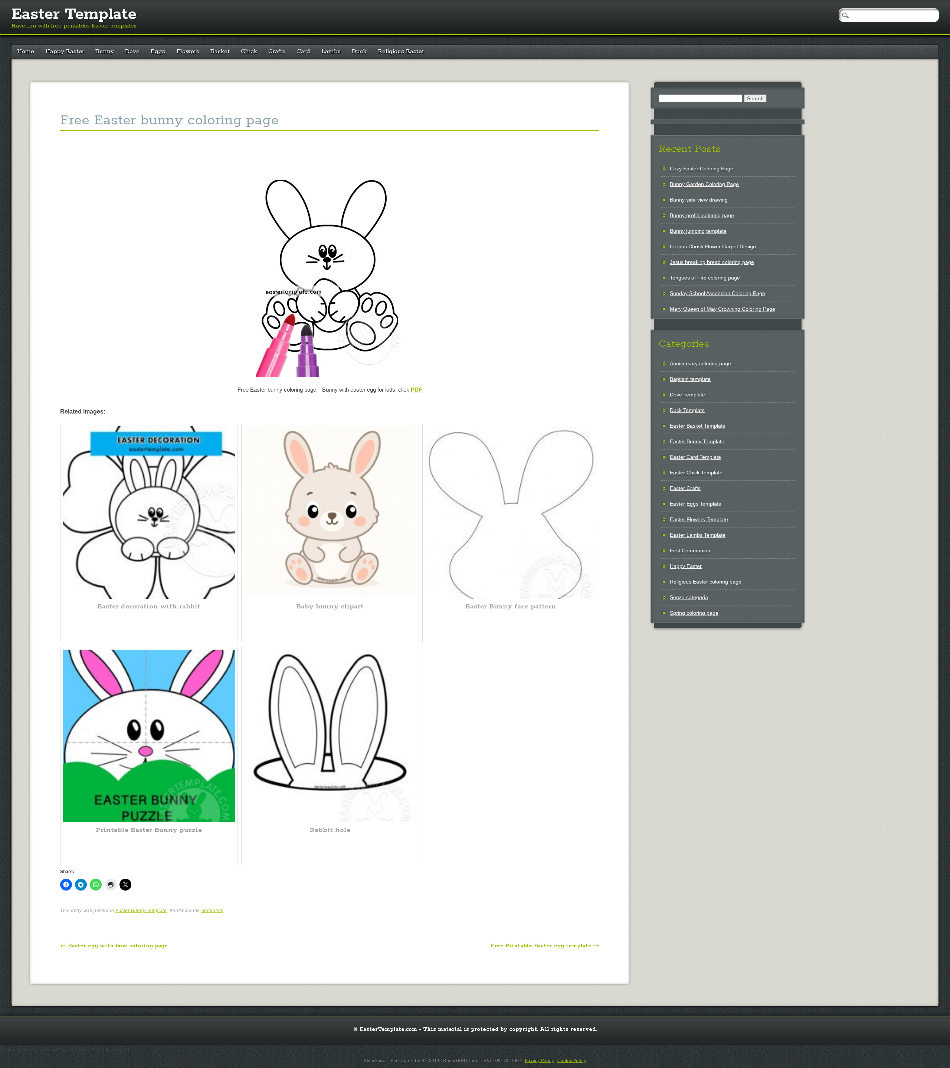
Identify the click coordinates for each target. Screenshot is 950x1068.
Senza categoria (689, 597)
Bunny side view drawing (699, 200)
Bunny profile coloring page (702, 215)
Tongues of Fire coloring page (705, 278)
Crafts (276, 51)
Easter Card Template (695, 457)
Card (303, 51)
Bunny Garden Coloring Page (704, 184)
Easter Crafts (685, 488)
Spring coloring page (694, 613)
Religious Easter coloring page (705, 582)
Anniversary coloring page (700, 363)
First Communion (690, 550)
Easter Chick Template (696, 473)
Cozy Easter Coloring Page (701, 169)
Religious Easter (401, 51)
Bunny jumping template (698, 231)
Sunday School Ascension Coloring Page (717, 293)
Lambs (331, 51)
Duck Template (687, 410)
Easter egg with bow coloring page (114, 946)
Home (25, 51)
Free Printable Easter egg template (545, 946)
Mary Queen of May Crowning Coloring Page (722, 309)
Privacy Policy (539, 1060)
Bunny (104, 51)
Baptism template (690, 379)
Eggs (158, 51)
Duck (359, 51)
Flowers (187, 51)
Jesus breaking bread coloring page (712, 262)
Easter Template (74, 14)
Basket (220, 51)
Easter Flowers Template (699, 519)
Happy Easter (64, 51)
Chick (249, 51)
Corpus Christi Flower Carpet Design (713, 246)
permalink (212, 910)
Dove (132, 51)
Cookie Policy (571, 1060)
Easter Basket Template (697, 426)
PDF (416, 389)
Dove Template (687, 395)
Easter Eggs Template (695, 504)
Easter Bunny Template (141, 910)
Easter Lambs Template (697, 535)
